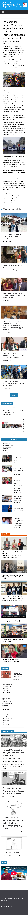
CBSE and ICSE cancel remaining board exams (18, 498)
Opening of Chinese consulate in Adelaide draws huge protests (14, 383)
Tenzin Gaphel (16, 41)
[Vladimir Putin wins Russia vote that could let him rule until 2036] (7, 468)
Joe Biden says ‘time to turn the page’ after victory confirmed (18, 509)
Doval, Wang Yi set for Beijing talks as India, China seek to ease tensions (13, 355)
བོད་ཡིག (24, 5)
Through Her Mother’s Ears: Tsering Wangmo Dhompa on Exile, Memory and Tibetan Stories (12, 576)
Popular (14, 439)
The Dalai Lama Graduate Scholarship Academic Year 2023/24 (13, 411)
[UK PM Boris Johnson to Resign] (7, 458)
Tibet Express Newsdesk (17, 761)
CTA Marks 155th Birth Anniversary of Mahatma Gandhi (13, 640)
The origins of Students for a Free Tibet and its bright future (13, 236)
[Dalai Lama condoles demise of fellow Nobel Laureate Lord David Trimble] (14, 279)
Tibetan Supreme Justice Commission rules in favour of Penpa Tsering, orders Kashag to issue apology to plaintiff (13, 326)
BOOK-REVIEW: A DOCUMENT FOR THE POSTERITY (17, 674)
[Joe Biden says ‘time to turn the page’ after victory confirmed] (7, 508)
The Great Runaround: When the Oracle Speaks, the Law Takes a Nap (13, 791)
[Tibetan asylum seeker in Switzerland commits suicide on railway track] (14, 247)
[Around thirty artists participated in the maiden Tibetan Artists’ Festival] (14, 611)
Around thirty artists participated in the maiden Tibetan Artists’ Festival (13, 620)
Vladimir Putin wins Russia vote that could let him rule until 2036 (19, 469)
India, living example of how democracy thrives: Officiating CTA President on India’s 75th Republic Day (18, 484)
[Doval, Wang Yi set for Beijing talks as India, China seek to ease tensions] (14, 338)
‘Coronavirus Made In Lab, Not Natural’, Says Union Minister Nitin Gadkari (18, 522)
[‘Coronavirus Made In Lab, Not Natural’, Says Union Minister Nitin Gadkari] (7, 520)
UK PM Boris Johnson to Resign (17, 458)
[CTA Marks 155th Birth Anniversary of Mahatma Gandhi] (14, 631)
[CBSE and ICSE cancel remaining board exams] (7, 498)
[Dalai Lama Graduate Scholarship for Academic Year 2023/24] (12, 425)
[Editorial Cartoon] (14, 843)
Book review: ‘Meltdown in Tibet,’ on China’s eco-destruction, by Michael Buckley (7, 702)
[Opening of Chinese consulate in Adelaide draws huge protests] (14, 366)
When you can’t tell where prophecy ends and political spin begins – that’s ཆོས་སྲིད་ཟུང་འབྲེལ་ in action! (13, 823)
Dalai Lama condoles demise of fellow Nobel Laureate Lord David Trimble (14, 296)
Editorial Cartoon (11, 852)
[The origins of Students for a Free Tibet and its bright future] (14, 214)
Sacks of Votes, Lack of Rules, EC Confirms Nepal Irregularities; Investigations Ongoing (13, 754)
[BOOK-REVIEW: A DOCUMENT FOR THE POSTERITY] (6, 676)
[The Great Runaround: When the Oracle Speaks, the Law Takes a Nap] (14, 778)
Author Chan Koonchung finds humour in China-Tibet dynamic (7, 718)
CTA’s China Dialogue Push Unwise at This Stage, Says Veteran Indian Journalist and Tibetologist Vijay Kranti (13, 554)
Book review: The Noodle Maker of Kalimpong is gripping (7, 687)
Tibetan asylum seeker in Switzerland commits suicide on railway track (12, 268)
